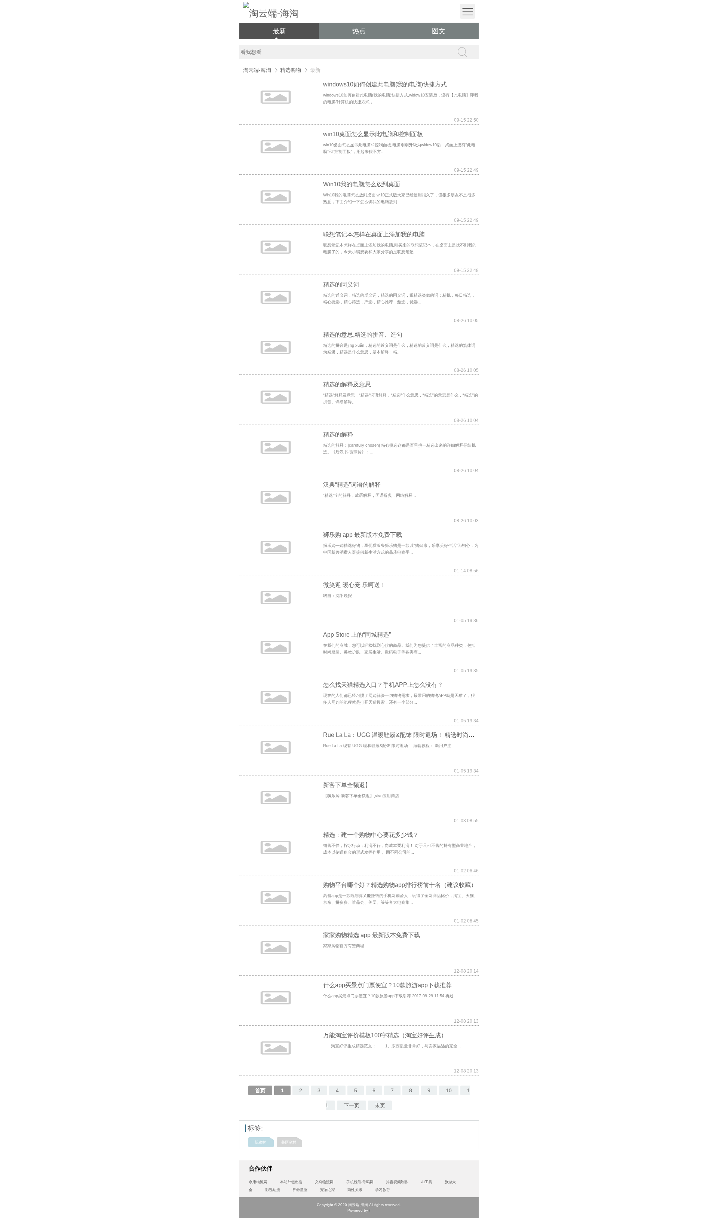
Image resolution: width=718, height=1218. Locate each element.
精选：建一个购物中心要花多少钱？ (371, 835)
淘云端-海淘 (257, 70)
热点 (359, 31)
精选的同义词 (341, 284)
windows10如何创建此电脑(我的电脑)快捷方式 (385, 84)
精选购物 (290, 70)
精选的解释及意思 (347, 384)
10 (449, 1090)
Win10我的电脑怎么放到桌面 (361, 184)
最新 (279, 31)
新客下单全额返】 (347, 785)
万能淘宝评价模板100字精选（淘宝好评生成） (385, 1035)
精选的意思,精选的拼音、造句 (362, 334)
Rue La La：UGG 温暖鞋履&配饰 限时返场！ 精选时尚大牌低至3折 (412, 735)
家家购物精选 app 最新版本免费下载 (371, 935)
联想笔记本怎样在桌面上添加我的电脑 (374, 234)
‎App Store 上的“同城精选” (357, 634)
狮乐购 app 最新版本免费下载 (362, 535)
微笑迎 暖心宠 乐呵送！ (354, 585)
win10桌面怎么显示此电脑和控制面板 (373, 134)
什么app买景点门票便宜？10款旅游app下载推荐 (387, 985)
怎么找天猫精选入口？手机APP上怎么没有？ (383, 685)
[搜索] (462, 51)
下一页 (351, 1105)
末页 (380, 1105)
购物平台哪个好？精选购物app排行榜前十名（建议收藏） (400, 885)
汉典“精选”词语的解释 (352, 484)
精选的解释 (338, 434)
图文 (438, 31)
